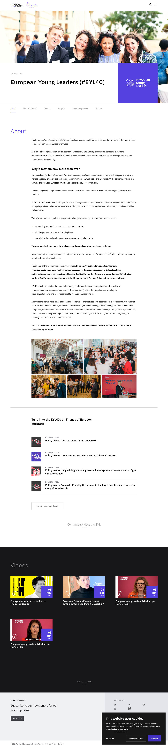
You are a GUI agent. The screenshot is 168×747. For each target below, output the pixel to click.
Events (48, 108)
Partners (99, 108)
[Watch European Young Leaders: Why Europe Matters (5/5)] (136, 597)
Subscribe (17, 718)
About (13, 108)
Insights (61, 108)
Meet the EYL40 (30, 108)
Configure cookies (136, 738)
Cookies (60, 744)
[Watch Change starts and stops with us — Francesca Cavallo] (31, 597)
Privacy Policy (51, 744)
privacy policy (123, 729)
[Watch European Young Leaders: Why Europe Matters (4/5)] (31, 640)
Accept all (154, 738)
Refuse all (110, 738)
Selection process (80, 108)
